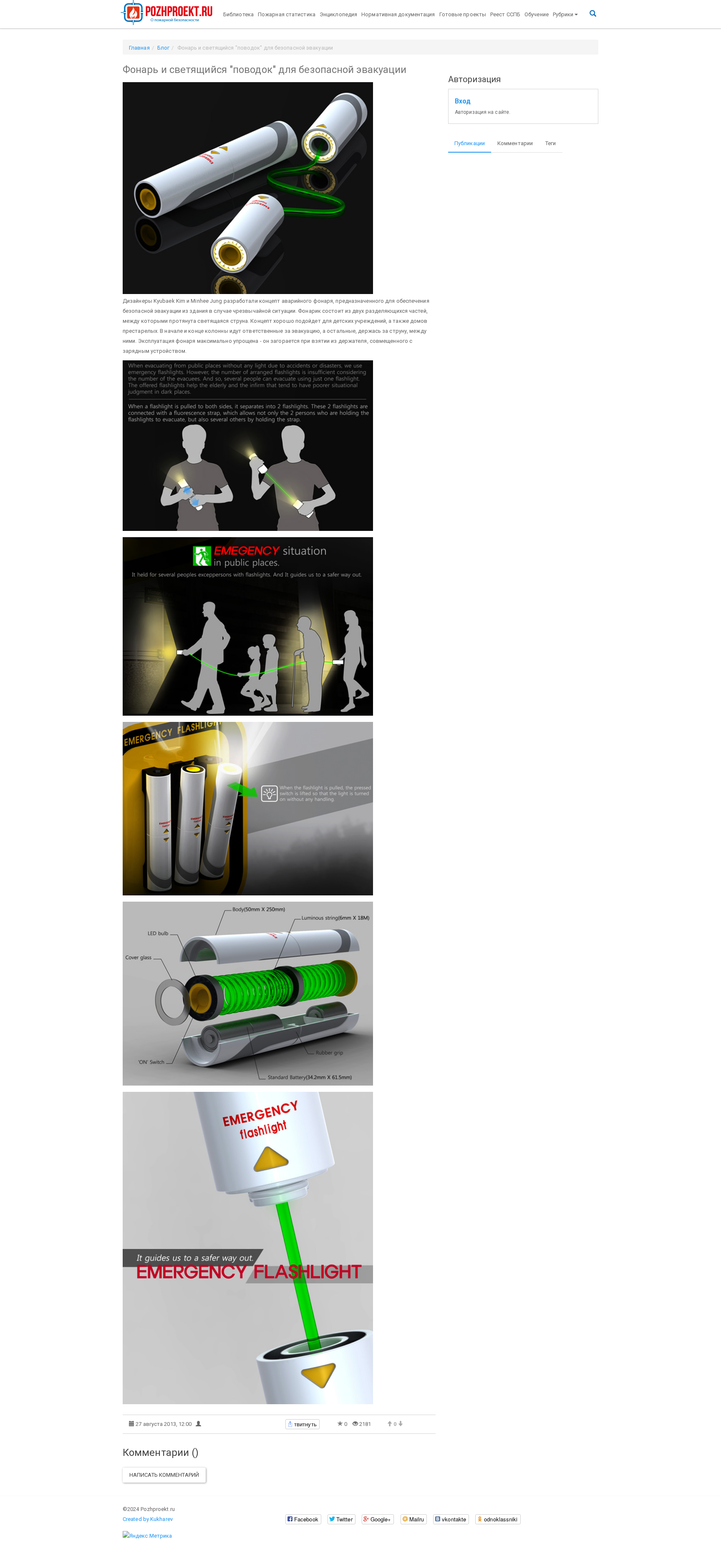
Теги (550, 143)
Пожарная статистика (286, 14)
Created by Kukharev (148, 1519)
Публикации (469, 143)
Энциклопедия (338, 14)
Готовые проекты (463, 14)
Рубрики (563, 14)
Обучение (536, 14)
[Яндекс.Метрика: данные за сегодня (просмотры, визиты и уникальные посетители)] (147, 1536)
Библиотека (238, 14)
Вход (463, 101)
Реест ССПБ (505, 14)
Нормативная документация (398, 14)
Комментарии (515, 143)
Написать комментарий (164, 1475)
